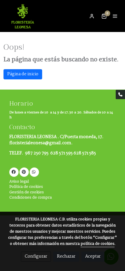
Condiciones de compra (30, 198)
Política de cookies (26, 187)
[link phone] (120, 94)
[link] (23, 16)
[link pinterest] (23, 172)
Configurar (36, 256)
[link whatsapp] (34, 172)
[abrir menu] (115, 16)
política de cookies (98, 244)
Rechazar (66, 256)
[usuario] (92, 16)
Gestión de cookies (26, 192)
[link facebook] (13, 172)
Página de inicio (22, 74)
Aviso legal (19, 182)
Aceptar (93, 256)
